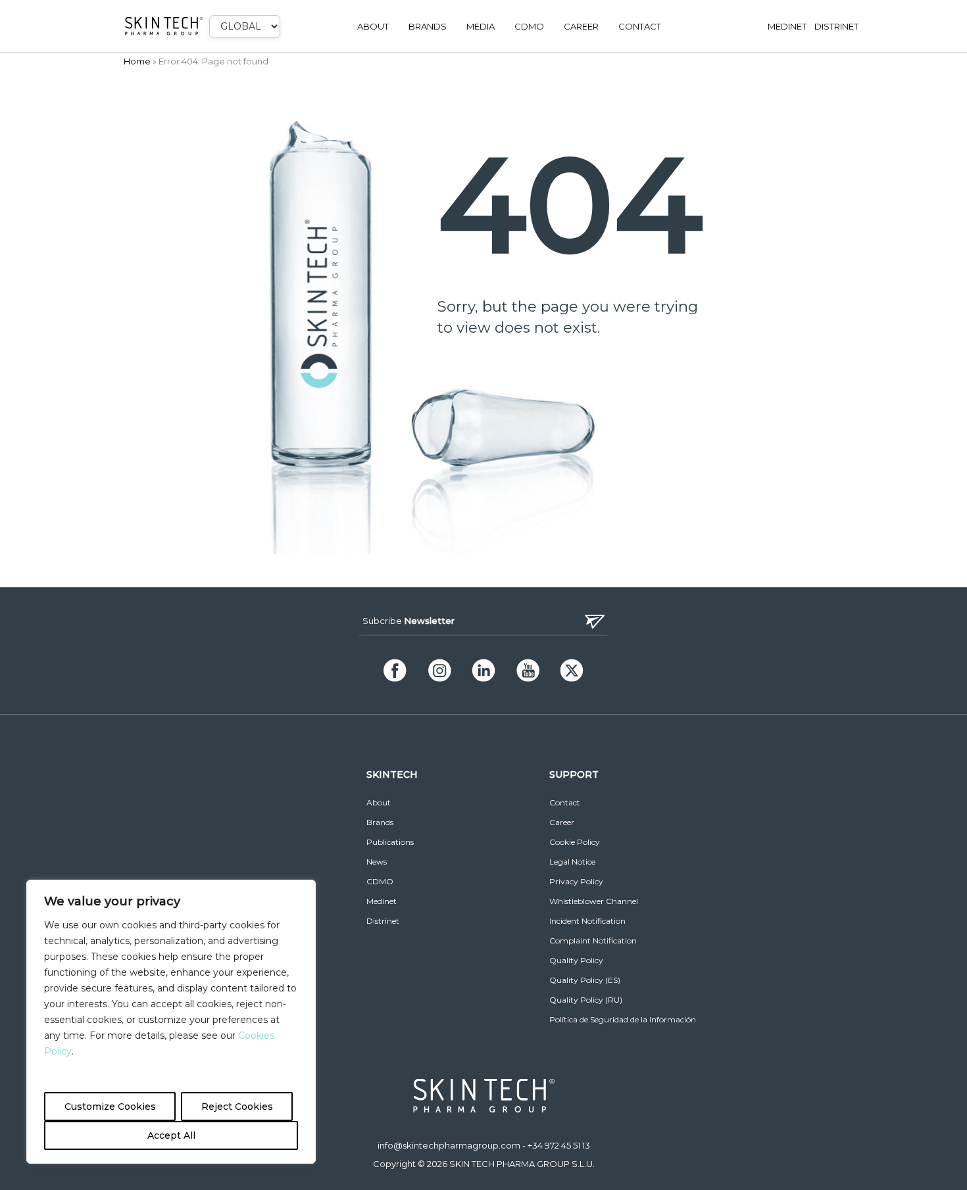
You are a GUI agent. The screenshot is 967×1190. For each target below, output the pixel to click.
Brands (428, 26)
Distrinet (382, 921)
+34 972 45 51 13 (559, 1145)
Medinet (381, 901)
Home (137, 61)
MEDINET (787, 26)
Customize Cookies (110, 1106)
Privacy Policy (576, 881)
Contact (639, 26)
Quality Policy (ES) (584, 980)
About (373, 26)
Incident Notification (587, 921)
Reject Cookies (237, 1106)
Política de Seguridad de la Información (622, 1019)
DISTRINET (836, 26)
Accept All (171, 1135)
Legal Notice (572, 862)
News (376, 862)
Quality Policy (576, 960)
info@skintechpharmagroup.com (449, 1145)
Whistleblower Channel (593, 901)
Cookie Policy (574, 842)
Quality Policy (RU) (585, 1000)
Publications (390, 842)
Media (480, 26)
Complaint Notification (593, 940)
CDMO (529, 26)
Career (581, 26)
